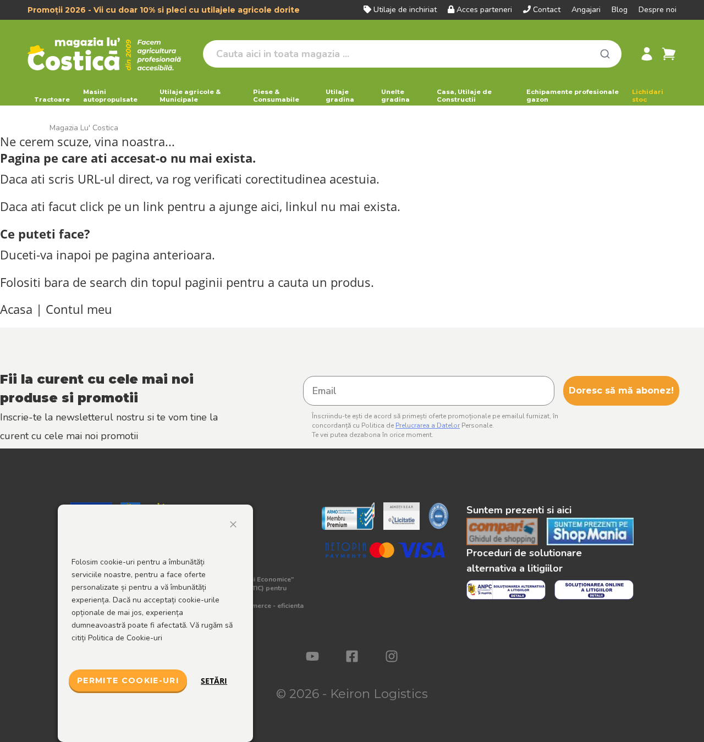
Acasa (16, 309)
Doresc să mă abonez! (621, 390)
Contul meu (79, 309)
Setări (214, 680)
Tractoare (52, 99)
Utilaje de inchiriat (405, 9)
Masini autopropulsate (110, 95)
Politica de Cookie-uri (125, 638)
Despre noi (657, 9)
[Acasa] (111, 53)
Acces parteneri (484, 9)
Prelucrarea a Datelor (427, 425)
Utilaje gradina (340, 95)
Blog (620, 9)
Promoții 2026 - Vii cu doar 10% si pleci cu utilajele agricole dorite (164, 10)
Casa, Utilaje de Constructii (464, 95)
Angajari (586, 9)
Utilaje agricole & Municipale (190, 95)
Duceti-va (26, 254)
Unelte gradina (395, 95)
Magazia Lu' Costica (84, 128)
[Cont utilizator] (646, 54)
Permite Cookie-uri (128, 680)
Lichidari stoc (647, 95)
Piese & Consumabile (276, 95)
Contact (546, 9)
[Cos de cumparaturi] (668, 54)
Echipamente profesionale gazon (572, 95)
